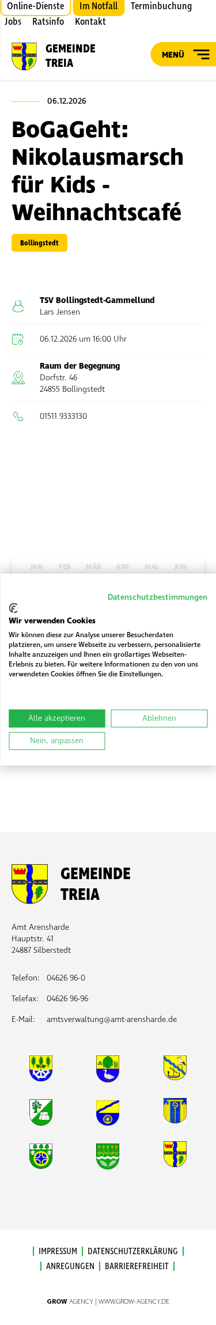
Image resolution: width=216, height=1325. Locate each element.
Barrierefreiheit (137, 1266)
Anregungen (70, 1266)
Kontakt (90, 22)
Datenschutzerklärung (133, 1251)
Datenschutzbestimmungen (157, 597)
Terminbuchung (161, 6)
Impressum (58, 1251)
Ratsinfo (48, 22)
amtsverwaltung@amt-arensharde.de (112, 1019)
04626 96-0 (66, 977)
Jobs (13, 22)
